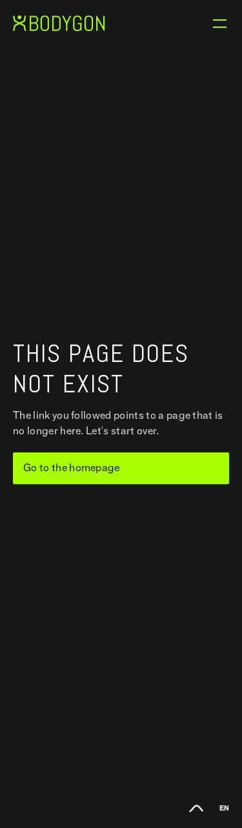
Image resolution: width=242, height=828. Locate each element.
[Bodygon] (59, 23)
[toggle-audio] (196, 806)
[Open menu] (219, 23)
